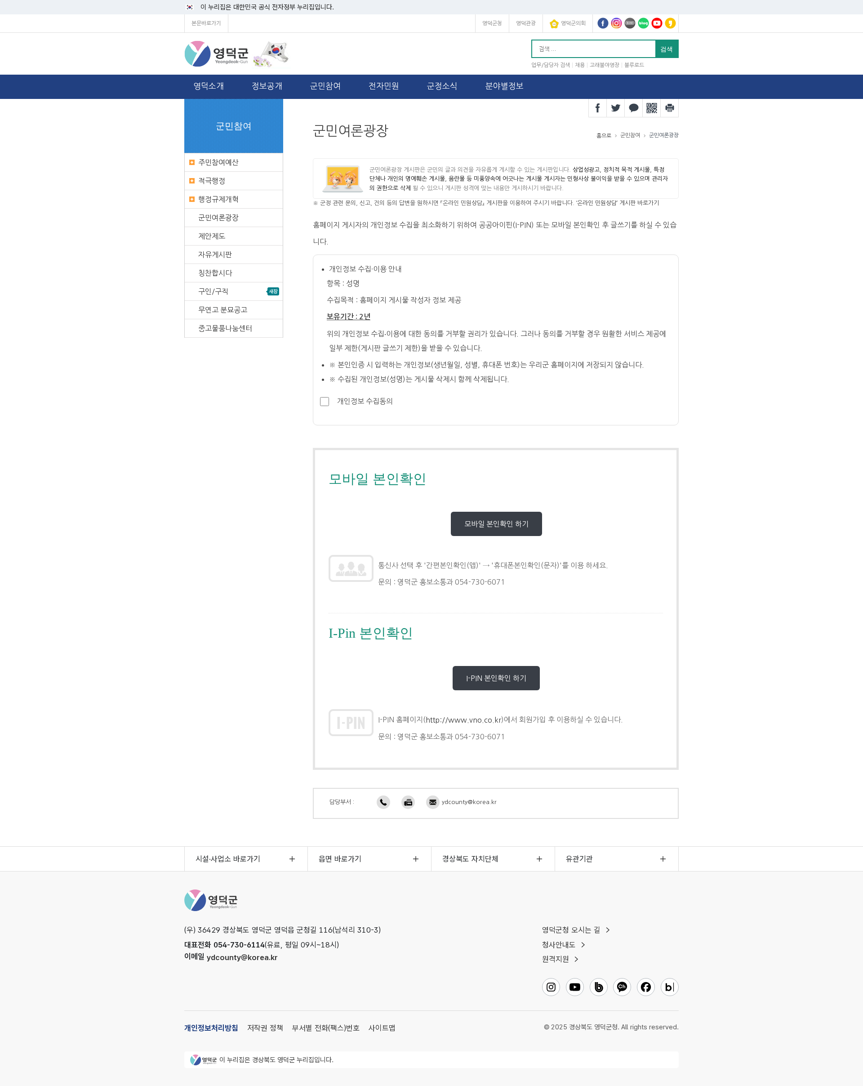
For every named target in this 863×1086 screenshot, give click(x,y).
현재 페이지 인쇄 (670, 108)
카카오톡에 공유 (634, 108)
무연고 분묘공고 (222, 309)
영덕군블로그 (643, 23)
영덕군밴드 (630, 23)
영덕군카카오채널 (670, 23)
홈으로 (603, 136)
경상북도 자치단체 (470, 858)
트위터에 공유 (616, 108)
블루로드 (634, 65)
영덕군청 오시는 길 (571, 929)
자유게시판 (215, 254)
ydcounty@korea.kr (469, 802)
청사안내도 (559, 944)
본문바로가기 (206, 23)
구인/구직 (213, 291)
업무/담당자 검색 (550, 65)
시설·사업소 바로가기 (228, 858)
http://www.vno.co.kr (463, 720)
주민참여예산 (218, 162)
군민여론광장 (218, 217)
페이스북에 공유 (598, 108)
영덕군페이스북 (603, 23)
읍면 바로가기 (340, 858)
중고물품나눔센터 (225, 328)
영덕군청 (492, 23)
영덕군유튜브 (657, 23)
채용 (580, 65)
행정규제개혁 (218, 199)
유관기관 (579, 858)
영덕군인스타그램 (616, 23)
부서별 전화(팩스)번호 (326, 1027)
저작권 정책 (265, 1027)
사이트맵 (382, 1027)
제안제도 (211, 236)
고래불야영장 (604, 65)
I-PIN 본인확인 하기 (496, 678)
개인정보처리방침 (211, 1027)
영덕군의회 (573, 23)
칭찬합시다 (215, 273)
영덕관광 (526, 23)
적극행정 (211, 180)
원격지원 (555, 959)
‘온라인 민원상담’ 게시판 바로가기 (617, 203)
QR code (652, 108)
